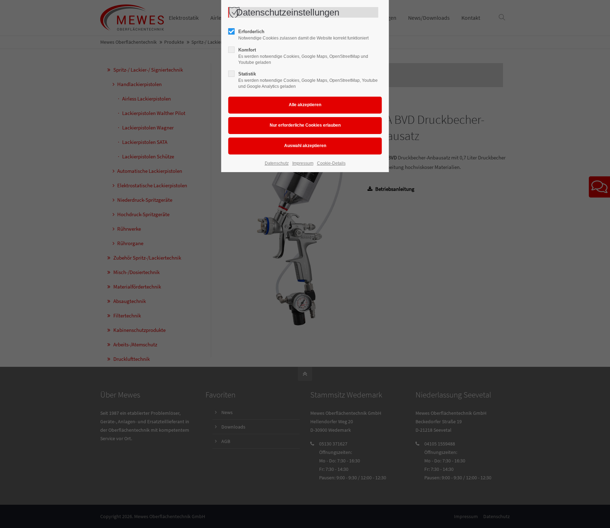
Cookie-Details (331, 163)
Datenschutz (277, 163)
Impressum (302, 163)
